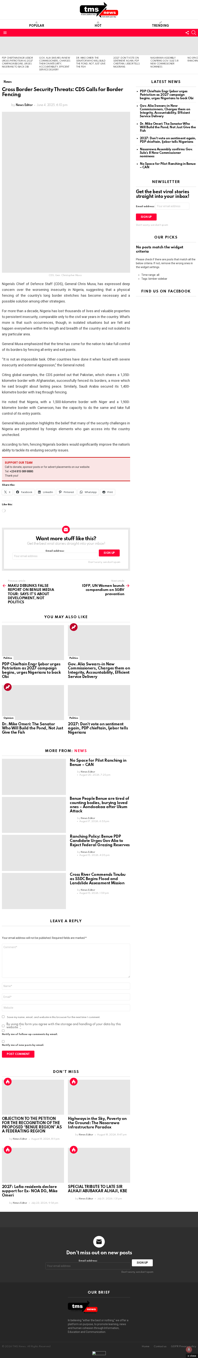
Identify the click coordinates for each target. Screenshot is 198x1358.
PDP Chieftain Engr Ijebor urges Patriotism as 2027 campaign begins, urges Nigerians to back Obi (31, 670)
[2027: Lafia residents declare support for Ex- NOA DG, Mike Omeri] (33, 1165)
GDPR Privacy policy (183, 1346)
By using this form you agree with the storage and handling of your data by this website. (63, 1026)
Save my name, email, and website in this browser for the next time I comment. (54, 1017)
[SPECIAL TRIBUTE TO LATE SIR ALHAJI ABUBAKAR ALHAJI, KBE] (99, 1165)
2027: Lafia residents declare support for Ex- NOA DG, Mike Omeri (30, 1191)
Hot (98, 25)
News (80, 751)
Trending (160, 25)
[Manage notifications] (189, 1349)
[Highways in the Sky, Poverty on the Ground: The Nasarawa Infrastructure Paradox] (99, 1097)
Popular (36, 25)
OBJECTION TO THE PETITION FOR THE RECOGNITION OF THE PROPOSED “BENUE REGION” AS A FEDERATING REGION (32, 1125)
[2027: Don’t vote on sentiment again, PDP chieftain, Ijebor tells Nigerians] (129, 46)
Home (145, 1346)
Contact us (160, 1346)
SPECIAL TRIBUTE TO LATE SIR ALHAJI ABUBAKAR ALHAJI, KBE (97, 1189)
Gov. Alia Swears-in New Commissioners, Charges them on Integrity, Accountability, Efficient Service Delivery (54, 64)
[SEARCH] (193, 33)
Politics (7, 658)
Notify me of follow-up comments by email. (30, 1034)
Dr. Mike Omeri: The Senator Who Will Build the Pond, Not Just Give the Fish (32, 728)
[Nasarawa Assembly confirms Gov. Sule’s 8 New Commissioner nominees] (167, 46)
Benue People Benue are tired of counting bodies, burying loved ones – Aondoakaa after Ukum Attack (99, 805)
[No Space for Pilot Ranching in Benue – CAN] (34, 777)
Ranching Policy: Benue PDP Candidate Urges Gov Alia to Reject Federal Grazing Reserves (100, 841)
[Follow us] (187, 33)
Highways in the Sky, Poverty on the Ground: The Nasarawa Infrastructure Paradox (97, 1123)
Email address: (55, 551)
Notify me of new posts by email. (23, 1045)
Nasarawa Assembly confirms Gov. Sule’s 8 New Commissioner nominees (166, 153)
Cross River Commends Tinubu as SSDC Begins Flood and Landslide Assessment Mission (97, 879)
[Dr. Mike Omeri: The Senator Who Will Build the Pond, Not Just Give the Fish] (92, 46)
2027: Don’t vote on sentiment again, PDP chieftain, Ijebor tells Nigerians (98, 728)
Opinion (8, 718)
